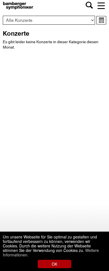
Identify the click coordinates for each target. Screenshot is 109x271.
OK (54, 264)
